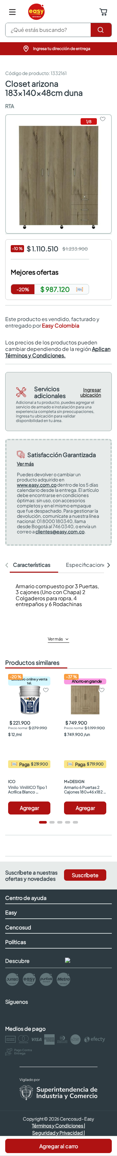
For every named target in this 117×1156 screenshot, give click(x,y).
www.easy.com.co (37, 485)
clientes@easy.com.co (59, 531)
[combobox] (58, 30)
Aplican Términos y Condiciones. (57, 352)
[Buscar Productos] (101, 30)
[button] (58, 49)
